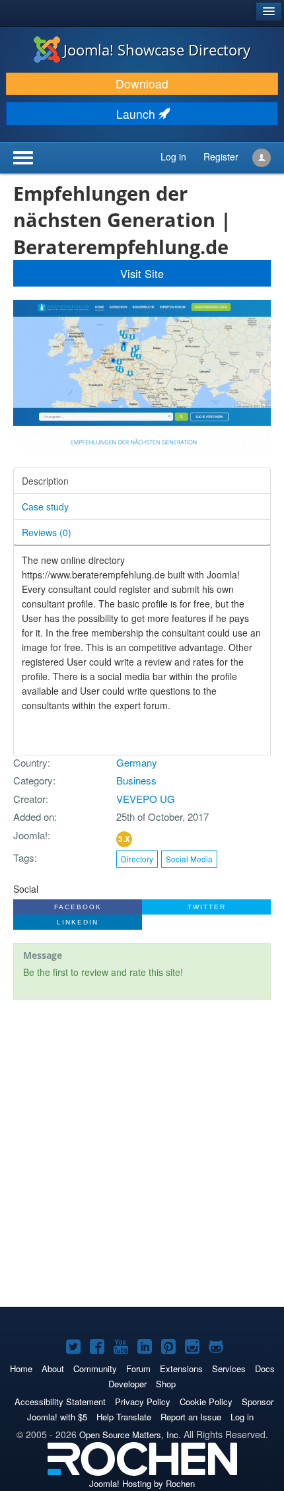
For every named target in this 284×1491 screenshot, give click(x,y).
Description (45, 480)
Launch (137, 114)
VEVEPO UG (145, 799)
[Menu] (51, 157)
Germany (136, 762)
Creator (29, 799)
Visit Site (142, 273)
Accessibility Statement (60, 1401)
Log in (242, 1416)
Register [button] (220, 156)
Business (136, 780)
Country (30, 762)
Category (33, 780)
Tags (23, 857)
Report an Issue (190, 1416)
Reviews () (46, 532)
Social (25, 888)
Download (142, 83)
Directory (137, 858)
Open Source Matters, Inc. (130, 1434)
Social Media (189, 858)
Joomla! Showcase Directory (156, 49)
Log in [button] (173, 156)
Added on (33, 816)
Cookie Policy (206, 1401)
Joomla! (30, 835)
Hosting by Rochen (142, 1483)
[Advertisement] (142, 1155)
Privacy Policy (142, 1401)
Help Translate (123, 1416)
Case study (45, 506)
